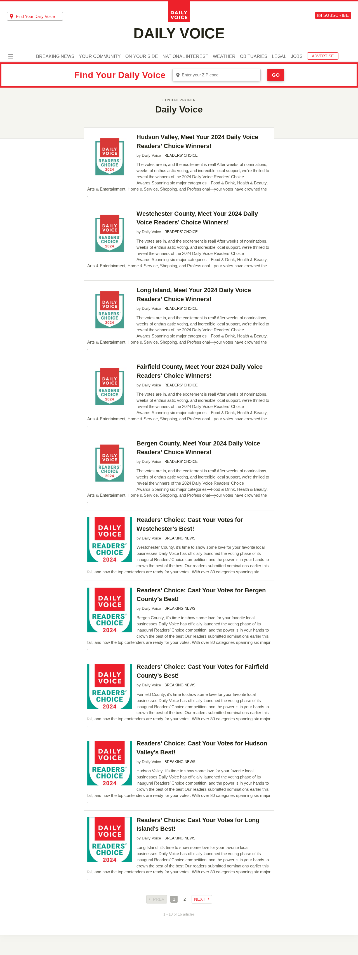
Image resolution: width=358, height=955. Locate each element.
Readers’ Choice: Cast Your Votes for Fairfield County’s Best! (202, 671)
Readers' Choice (181, 156)
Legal (279, 57)
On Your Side (141, 57)
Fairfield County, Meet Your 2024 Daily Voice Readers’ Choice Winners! (199, 371)
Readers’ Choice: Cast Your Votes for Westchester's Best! (189, 524)
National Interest (185, 57)
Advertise (323, 56)
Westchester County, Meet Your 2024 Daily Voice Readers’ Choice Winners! (197, 218)
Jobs (297, 57)
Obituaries (253, 57)
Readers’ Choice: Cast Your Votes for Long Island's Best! (197, 824)
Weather (224, 57)
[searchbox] (39, 16)
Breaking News (55, 57)
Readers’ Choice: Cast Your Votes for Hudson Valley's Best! (201, 748)
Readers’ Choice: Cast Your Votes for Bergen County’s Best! (201, 595)
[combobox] (35, 16)
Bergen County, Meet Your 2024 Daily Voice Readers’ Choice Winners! (198, 448)
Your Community (100, 57)
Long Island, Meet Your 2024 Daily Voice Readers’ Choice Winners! (193, 294)
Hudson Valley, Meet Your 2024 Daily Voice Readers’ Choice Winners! (197, 141)
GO (276, 75)
